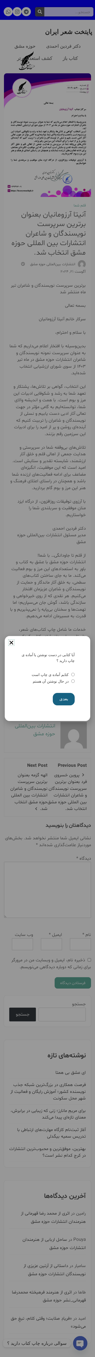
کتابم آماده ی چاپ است (50, 675)
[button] (11, 642)
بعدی (63, 699)
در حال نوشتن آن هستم (50, 681)
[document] (47, 678)
